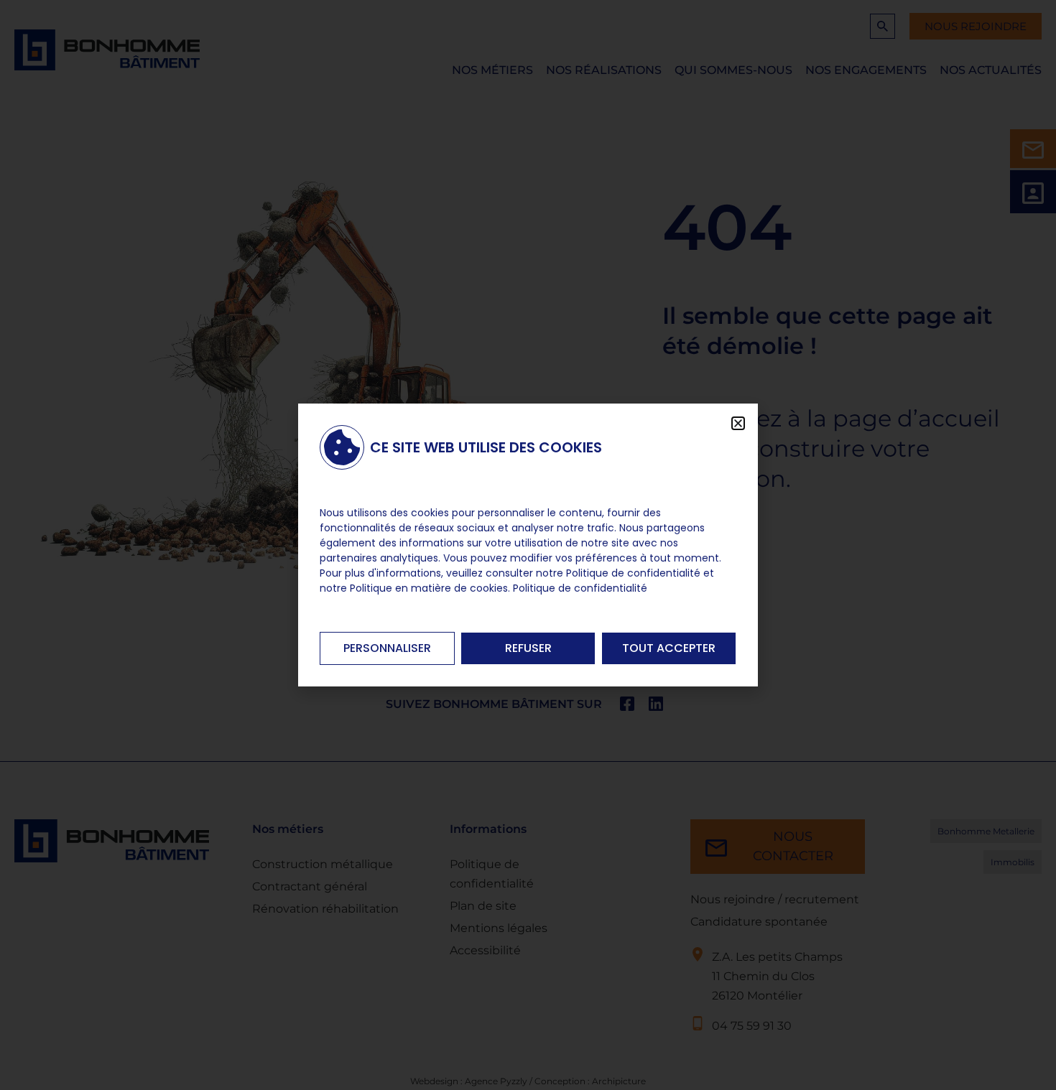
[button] (738, 423)
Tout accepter (668, 648)
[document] (528, 545)
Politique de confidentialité (580, 588)
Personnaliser (387, 648)
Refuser (528, 648)
